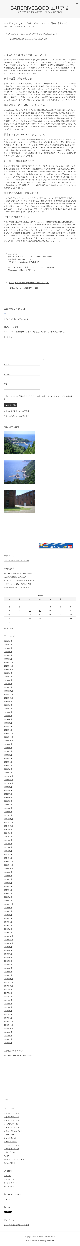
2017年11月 (8, 982)
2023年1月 (8, 772)
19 (40, 614)
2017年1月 (8, 1018)
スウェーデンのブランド (13, 1131)
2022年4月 (8, 804)
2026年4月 (8, 648)
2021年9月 (8, 829)
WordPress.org (9, 1186)
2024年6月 (8, 712)
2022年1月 (8, 815)
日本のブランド (10, 1152)
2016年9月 (8, 1032)
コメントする (30, 26)
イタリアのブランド (11, 1120)
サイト (6, 383)
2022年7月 (8, 794)
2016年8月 (8, 1035)
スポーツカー (9, 1134)
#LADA (11, 282)
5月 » (11, 628)
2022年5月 (8, 801)
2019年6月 (8, 915)
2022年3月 (8, 808)
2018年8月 (8, 950)
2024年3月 (8, 723)
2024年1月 (8, 730)
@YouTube (46, 34)
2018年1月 (8, 975)
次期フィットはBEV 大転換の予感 (17, 584)
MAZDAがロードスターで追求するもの (18, 573)
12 (40, 610)
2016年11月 (8, 1025)
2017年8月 (8, 993)
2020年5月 (8, 886)
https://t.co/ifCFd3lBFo (34, 34)
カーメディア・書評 (11, 1124)
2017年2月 (8, 1014)
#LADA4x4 (19, 282)
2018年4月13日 (29, 270)
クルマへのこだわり (11, 1127)
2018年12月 (8, 936)
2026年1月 (8, 659)
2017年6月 (8, 1000)
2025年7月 (8, 676)
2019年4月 (8, 922)
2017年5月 (8, 1003)
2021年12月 (8, 819)
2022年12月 (8, 776)
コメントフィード (10, 1183)
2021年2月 (8, 854)
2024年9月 (8, 701)
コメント (8, 337)
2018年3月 (8, 968)
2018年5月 (8, 961)
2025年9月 (8, 673)
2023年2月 (8, 769)
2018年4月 (8, 964)
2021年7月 (8, 836)
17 (19, 614)
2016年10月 (8, 1028)
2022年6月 (8, 797)
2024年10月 (8, 698)
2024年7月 (8, 708)
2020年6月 (8, 883)
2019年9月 (8, 907)
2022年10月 (8, 783)
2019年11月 (8, 904)
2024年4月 (8, 719)
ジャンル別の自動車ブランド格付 (16, 560)
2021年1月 (8, 858)
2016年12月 (8, 1021)
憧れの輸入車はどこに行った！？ (16, 587)
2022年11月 (8, 779)
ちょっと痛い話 (10, 1138)
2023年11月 (8, 737)
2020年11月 (8, 865)
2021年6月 (8, 840)
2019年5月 (8, 918)
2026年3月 (8, 651)
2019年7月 (8, 911)
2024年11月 (8, 694)
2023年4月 (8, 762)
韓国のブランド (10, 1163)
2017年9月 (8, 989)
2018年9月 (8, 947)
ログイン (7, 1175)
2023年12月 (8, 733)
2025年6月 (8, 680)
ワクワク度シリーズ (11, 1149)
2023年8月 (8, 747)
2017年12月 (8, 978)
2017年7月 (8, 996)
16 (9, 614)
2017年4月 (8, 1007)
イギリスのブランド (11, 1117)
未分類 (6, 1156)
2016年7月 (8, 1039)
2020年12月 (8, 861)
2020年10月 (8, 868)
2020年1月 (8, 900)
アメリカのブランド (11, 1113)
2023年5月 (8, 758)
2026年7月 (8, 644)
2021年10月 (8, 826)
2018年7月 (8, 954)
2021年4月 (8, 847)
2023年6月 (8, 755)
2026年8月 (8, 641)
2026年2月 (8, 655)
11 (30, 610)
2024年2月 (8, 726)
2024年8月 (8, 705)
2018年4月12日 (41, 39)
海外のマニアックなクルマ (21, 319)
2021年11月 (8, 822)
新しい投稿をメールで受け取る (17, 416)
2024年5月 (8, 715)
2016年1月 (8, 1042)
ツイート (7, 1199)
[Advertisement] (21, 534)
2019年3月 (8, 925)
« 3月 (6, 628)
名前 (6, 364)
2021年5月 (8, 843)
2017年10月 (8, 986)
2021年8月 (8, 833)
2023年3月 (8, 765)
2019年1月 (8, 932)
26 (40, 618)
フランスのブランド (11, 1145)
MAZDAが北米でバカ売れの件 (15, 577)
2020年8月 (8, 875)
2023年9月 (8, 744)
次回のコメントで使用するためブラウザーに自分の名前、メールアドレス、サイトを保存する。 (38, 397)
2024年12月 (8, 691)
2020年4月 (8, 890)
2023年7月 (8, 751)
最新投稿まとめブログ (16, 308)
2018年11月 (8, 939)
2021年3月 (8, 851)
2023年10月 (8, 740)
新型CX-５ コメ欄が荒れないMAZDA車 (19, 580)
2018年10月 (8, 943)
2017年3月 (8, 1010)
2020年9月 (8, 872)
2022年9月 (8, 787)
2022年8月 (8, 790)
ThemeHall (50, 1241)
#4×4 (25, 282)
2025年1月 (8, 687)
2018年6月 (8, 957)
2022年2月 (8, 811)
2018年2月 (8, 971)
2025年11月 (8, 666)
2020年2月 (8, 897)
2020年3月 (8, 893)
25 (30, 618)
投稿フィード (9, 1179)
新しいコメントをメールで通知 (17, 411)
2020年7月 (8, 879)
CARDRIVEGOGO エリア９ (40, 7)
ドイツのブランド (10, 1141)
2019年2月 (8, 929)
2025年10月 (8, 669)
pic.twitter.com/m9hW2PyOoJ (38, 282)
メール (7, 374)
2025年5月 (8, 683)
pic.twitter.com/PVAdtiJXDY (29, 262)
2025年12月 (8, 662)
